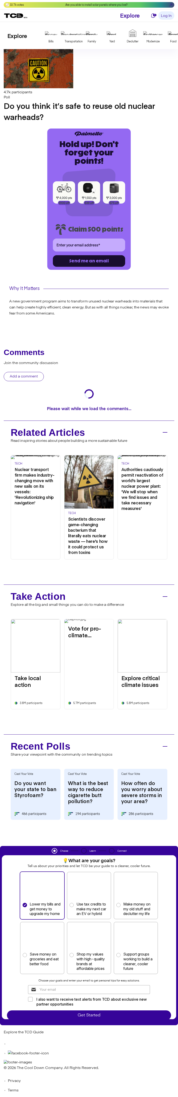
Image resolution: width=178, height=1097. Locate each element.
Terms (13, 1090)
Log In (166, 16)
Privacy (14, 1081)
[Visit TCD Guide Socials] (13, 1044)
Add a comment (24, 376)
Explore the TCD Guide (24, 1032)
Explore (130, 15)
